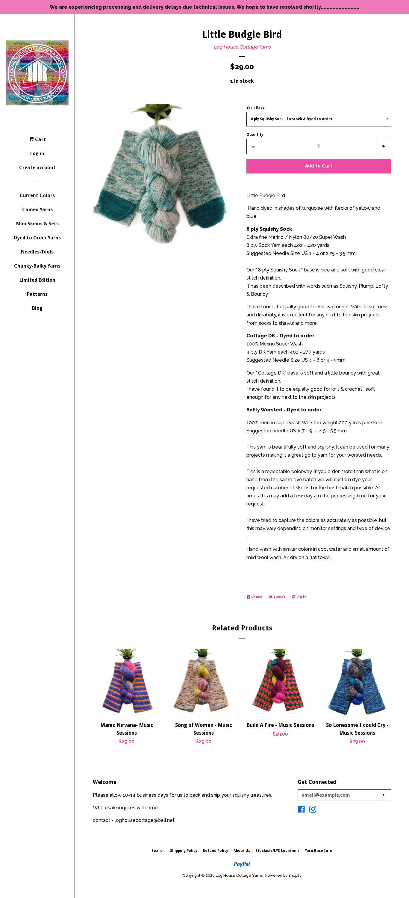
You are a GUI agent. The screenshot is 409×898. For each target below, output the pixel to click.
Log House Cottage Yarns (242, 47)
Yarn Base (255, 107)
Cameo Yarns (37, 209)
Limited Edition (37, 280)
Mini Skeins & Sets (37, 224)
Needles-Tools (37, 252)
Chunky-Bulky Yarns (37, 266)
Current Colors (37, 195)
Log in (37, 153)
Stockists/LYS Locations (277, 851)
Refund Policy (215, 851)
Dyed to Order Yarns (37, 238)
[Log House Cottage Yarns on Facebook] (301, 810)
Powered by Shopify (283, 875)
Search (158, 851)
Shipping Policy (183, 851)
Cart (40, 139)
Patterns (37, 294)
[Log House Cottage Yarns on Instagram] (312, 810)
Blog (37, 308)
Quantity (254, 134)
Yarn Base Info (318, 851)
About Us (242, 851)
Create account (37, 167)
